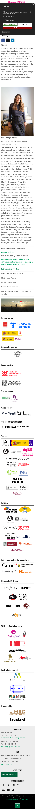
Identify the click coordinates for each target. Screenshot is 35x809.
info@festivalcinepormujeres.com (13, 738)
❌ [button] (33, 4)
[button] (17, 111)
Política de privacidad (12, 799)
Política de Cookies (24, 799)
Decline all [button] (17, 28)
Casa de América (7, 252)
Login (20, 798)
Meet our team (6, 765)
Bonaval (15, 798)
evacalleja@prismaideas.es (11, 747)
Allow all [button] (24, 24)
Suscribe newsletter (9, 775)
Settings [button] (6, 32)
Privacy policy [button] (9, 20)
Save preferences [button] (9, 24)
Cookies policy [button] (9, 16)
